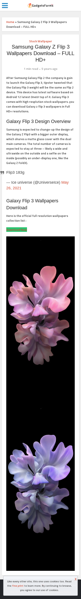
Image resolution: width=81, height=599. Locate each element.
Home (10, 22)
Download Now (16, 229)
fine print (18, 586)
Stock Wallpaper (40, 41)
